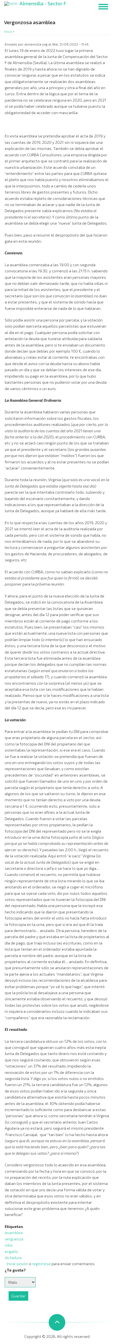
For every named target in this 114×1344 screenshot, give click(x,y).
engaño (11, 1251)
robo (9, 1245)
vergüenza (14, 1239)
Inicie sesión (17, 1263)
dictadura (13, 1257)
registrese (41, 1263)
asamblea (14, 1232)
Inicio (8, 31)
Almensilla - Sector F (43, 3)
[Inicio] (10, 3)
